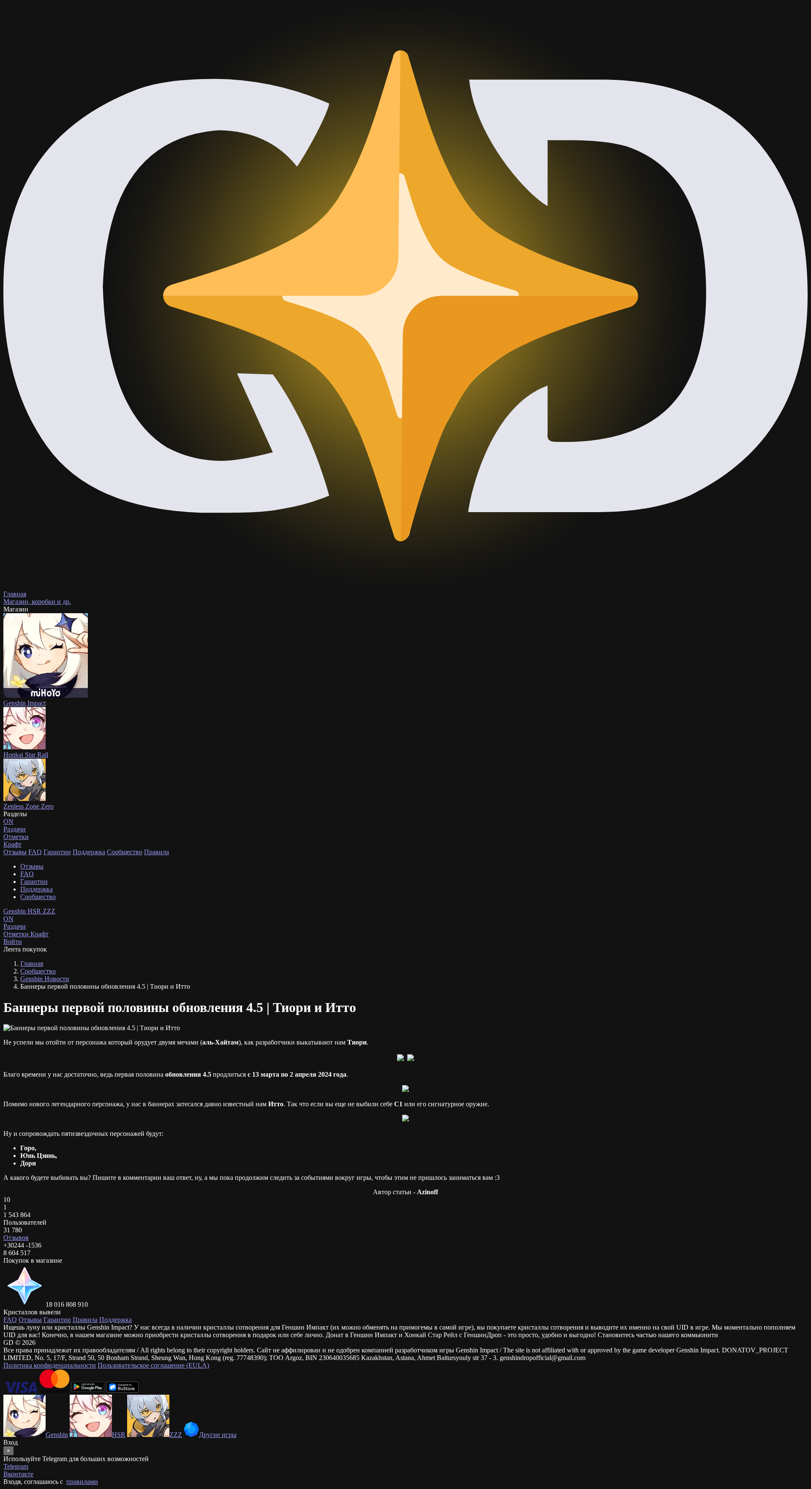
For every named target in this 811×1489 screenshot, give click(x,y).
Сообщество (124, 852)
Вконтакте (18, 1474)
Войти (12, 941)
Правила (156, 852)
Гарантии (57, 852)
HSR (35, 911)
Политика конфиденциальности (49, 1365)
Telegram (15, 1466)
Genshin (15, 911)
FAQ (35, 852)
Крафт (12, 844)
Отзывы (15, 852)
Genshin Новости (44, 978)
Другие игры (218, 1434)
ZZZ (49, 911)
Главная (31, 963)
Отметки (16, 934)
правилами (82, 1481)
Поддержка (89, 852)
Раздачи (14, 922)
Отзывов (16, 1237)
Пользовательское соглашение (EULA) (153, 1365)
